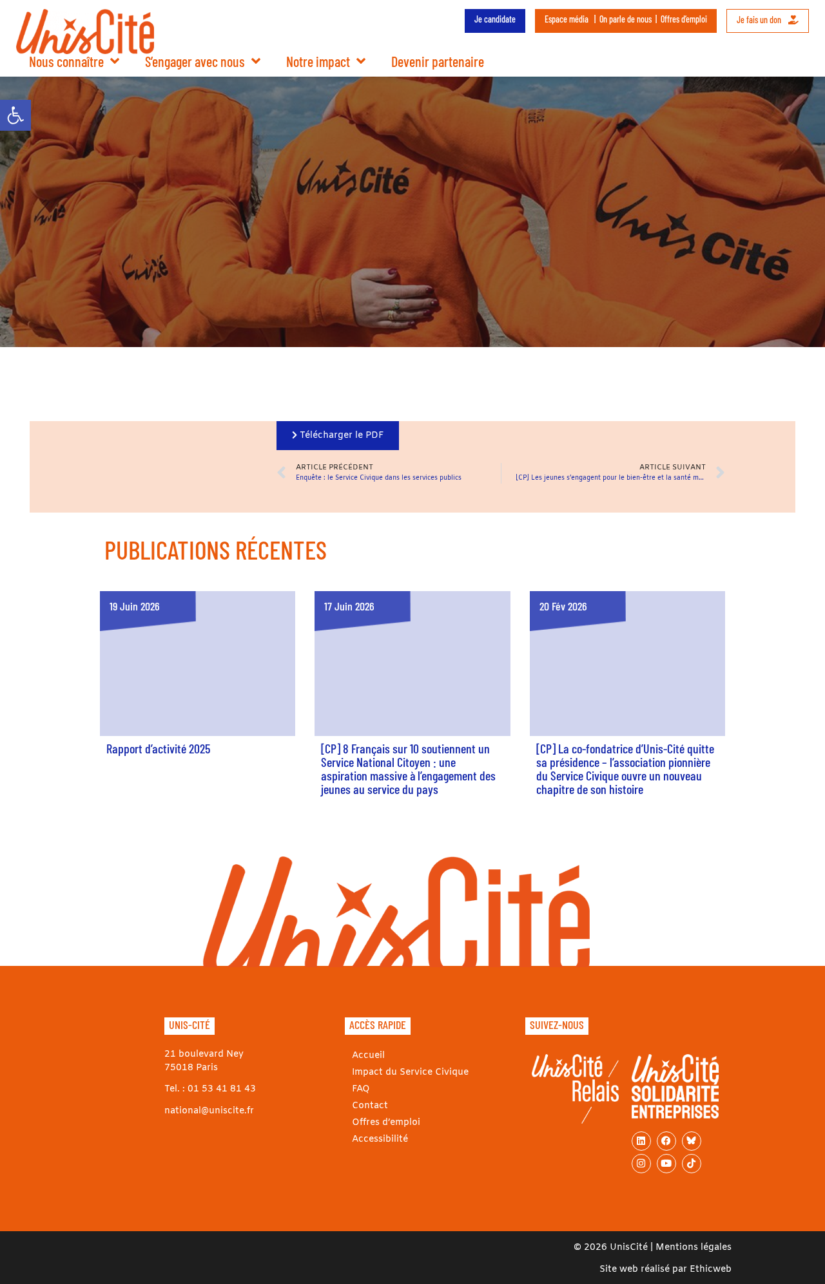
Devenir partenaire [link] (437, 61)
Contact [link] (370, 1106)
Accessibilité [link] (380, 1139)
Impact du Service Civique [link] (410, 1072)
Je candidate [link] (495, 19)
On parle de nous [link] (625, 19)
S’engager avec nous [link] (195, 61)
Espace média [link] (566, 19)
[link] (15, 115)
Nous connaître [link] (66, 61)
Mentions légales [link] (693, 1248)
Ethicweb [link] (711, 1269)
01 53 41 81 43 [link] (222, 1089)
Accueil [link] (368, 1056)
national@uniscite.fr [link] (209, 1111)
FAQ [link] (361, 1089)
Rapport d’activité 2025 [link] (158, 748)
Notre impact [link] (318, 61)
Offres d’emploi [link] (684, 19)
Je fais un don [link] (760, 19)
